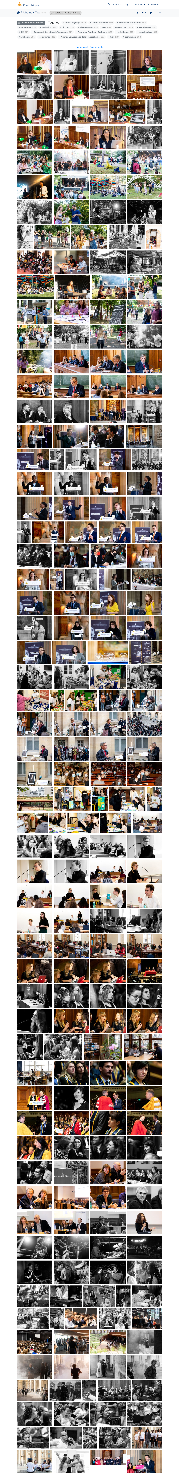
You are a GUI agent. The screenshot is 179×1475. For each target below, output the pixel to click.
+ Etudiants (27, 37)
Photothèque (31, 5)
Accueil (18, 12)
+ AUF (113, 37)
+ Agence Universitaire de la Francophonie (81, 37)
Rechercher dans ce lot (32, 22)
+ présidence (124, 32)
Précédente (96, 47)
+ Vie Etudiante (88, 27)
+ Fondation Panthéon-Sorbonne (94, 32)
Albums (115, 4)
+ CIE (23, 32)
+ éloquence (47, 37)
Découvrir (138, 4)
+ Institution (48, 27)
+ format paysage (74, 22)
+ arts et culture (147, 32)
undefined (82, 47)
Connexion (153, 4)
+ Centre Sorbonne (101, 22)
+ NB (106, 27)
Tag (37, 12)
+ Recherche (27, 27)
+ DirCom (67, 27)
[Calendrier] (158, 12)
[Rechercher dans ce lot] (137, 12)
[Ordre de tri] (144, 12)
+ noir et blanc (124, 27)
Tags (126, 4)
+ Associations (146, 27)
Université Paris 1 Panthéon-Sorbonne (65, 13)
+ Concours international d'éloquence (52, 32)
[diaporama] (151, 12)
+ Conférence (132, 37)
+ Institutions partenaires (131, 22)
